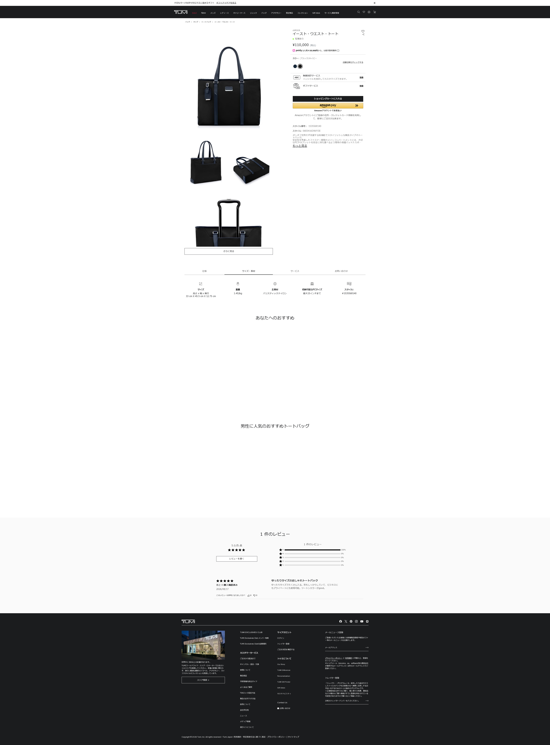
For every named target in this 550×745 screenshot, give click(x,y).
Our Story (281, 664)
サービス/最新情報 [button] (332, 13)
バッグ (187, 22)
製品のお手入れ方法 (248, 698)
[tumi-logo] (188, 621)
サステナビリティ (284, 694)
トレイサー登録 (283, 644)
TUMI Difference (283, 670)
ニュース (243, 716)
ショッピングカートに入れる (328, 98)
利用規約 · (238, 737)
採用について (245, 704)
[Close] (374, 3)
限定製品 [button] (289, 13)
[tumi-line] (367, 621)
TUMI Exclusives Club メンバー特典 (254, 638)
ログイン (280, 638)
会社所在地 (244, 710)
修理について (245, 670)
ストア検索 (202, 680)
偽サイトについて (247, 727)
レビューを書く (236, 558)
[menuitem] (194, 12)
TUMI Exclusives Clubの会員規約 (253, 644)
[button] (239, 12)
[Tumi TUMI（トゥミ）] (180, 12)
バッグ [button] (264, 13)
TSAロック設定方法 (247, 693)
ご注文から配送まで (248, 658)
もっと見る (300, 146)
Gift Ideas (281, 688)
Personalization (283, 676)
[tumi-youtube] (361, 621)
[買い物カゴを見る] (374, 12)
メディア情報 (245, 721)
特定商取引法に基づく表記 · (255, 737)
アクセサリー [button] (276, 13)
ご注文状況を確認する (285, 649)
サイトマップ (293, 737)
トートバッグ (206, 22)
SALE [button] (194, 13)
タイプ (195, 22)
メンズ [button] (213, 13)
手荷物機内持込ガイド (248, 681)
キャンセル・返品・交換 (249, 664)
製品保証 (243, 675)
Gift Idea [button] (316, 13)
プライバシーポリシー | (277, 737)
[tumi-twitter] (346, 621)
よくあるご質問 (246, 687)
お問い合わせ (285, 708)
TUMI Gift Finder (283, 682)
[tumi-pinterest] (351, 621)
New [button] (203, 12)
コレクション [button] (302, 13)
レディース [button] (224, 13)
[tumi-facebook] (340, 621)
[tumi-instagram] (356, 621)
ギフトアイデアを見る (226, 2)
